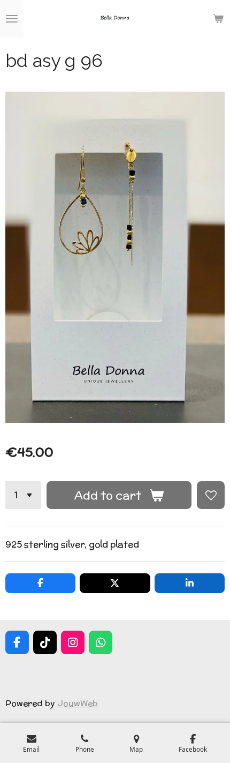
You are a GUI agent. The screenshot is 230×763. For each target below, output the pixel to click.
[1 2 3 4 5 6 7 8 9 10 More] (23, 495)
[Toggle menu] (12, 19)
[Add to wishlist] (211, 495)
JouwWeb (77, 703)
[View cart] (218, 19)
